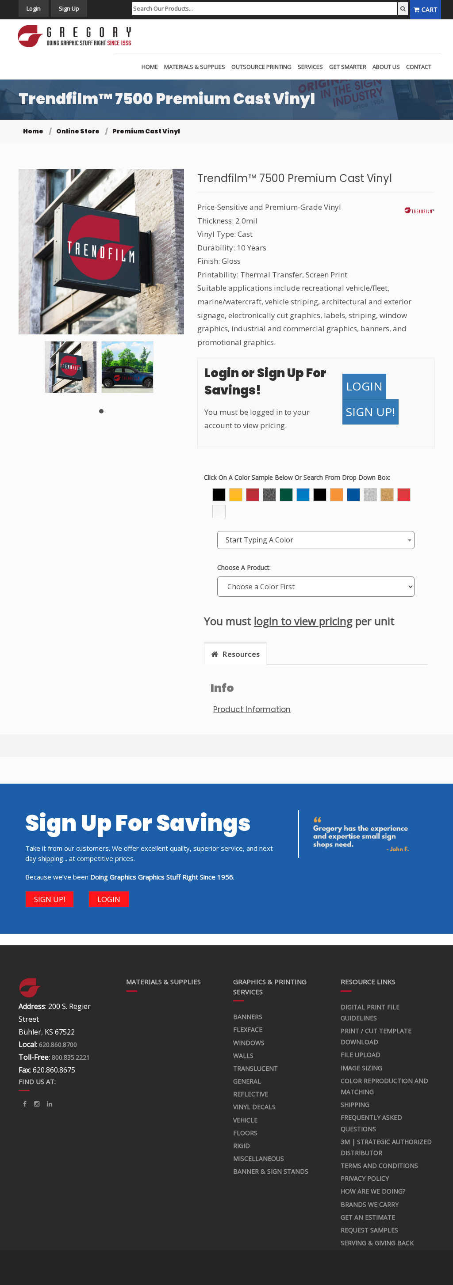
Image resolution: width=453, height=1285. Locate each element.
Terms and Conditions (379, 1165)
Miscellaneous (258, 1158)
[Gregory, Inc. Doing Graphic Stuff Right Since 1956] (78, 36)
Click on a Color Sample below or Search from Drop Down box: (297, 477)
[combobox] (316, 540)
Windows (249, 1043)
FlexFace (247, 1029)
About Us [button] (386, 67)
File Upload (360, 1054)
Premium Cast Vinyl (146, 131)
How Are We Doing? (373, 1191)
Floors (245, 1133)
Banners (247, 1016)
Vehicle (245, 1120)
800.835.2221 (71, 1057)
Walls (243, 1055)
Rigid (241, 1145)
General (247, 1081)
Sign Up (69, 8)
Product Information (252, 709)
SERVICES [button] (310, 67)
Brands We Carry (370, 1204)
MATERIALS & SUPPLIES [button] (194, 67)
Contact (418, 67)
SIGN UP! (370, 412)
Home (33, 131)
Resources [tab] (241, 654)
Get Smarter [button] (347, 67)
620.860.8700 (58, 1044)
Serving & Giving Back (377, 1243)
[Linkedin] (36, 1104)
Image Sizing (361, 1068)
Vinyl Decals (254, 1107)
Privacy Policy (365, 1178)
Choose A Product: (244, 567)
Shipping (355, 1104)
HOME (150, 67)
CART (430, 9)
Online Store (78, 131)
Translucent (255, 1068)
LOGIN (364, 386)
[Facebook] (25, 1104)
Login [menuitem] (34, 8)
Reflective (250, 1094)
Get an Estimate (368, 1217)
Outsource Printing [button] (261, 67)
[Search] (403, 8)
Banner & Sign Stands (270, 1171)
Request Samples (369, 1230)
